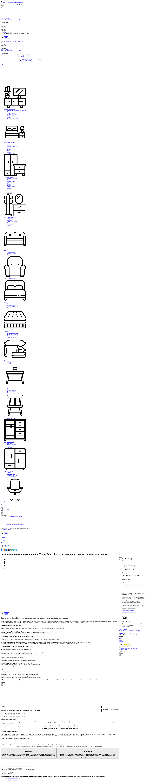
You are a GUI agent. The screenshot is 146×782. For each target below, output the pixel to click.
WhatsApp (6, 38)
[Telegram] (16, 550)
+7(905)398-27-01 (5, 18)
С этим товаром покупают (10, 780)
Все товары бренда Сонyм (129, 612)
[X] (8, 550)
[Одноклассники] (4, 550)
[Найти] (2, 7)
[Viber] (10, 550)
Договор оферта (123, 649)
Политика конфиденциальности (129, 648)
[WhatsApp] (12, 550)
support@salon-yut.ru (7, 32)
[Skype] (14, 550)
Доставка (6, 614)
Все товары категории (128, 610)
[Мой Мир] (6, 550)
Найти (121, 652)
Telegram (6, 36)
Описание (6, 612)
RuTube (6, 37)
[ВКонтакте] (1, 550)
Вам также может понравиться (12, 778)
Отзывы (6, 613)
